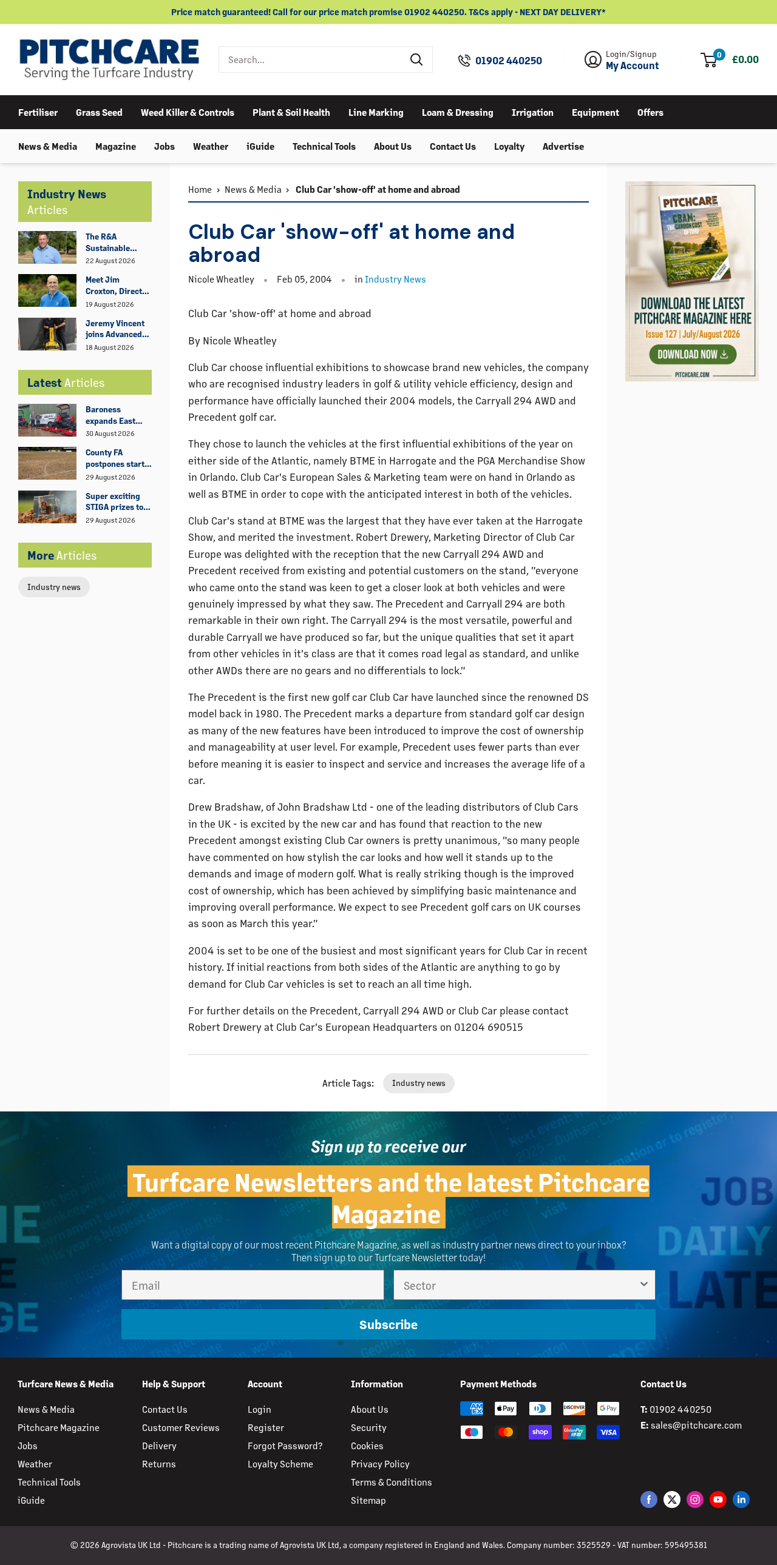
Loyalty (509, 145)
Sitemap (368, 1500)
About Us (393, 145)
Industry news (54, 586)
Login (259, 1409)
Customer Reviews (181, 1427)
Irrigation (533, 111)
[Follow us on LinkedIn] (741, 1499)
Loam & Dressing (458, 111)
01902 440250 (508, 60)
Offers (650, 111)
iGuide (260, 145)
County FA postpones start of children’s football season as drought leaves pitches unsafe (119, 458)
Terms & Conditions (391, 1481)
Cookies (367, 1445)
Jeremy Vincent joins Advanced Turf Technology (115, 329)
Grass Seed (99, 111)
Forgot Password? (285, 1445)
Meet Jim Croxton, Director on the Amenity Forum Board (118, 285)
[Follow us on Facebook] (648, 1499)
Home (200, 189)
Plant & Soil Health (291, 111)
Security (369, 1427)
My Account (632, 65)
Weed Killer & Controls (187, 111)
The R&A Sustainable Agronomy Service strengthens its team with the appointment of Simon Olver (114, 242)
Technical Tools (324, 145)
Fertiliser (38, 111)
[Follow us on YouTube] (718, 1499)
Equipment (595, 111)
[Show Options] (644, 1284)
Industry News (395, 278)
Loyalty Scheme (280, 1463)
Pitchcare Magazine (59, 1427)
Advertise (563, 145)
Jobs (164, 145)
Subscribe (388, 1324)
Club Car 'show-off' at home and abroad (377, 189)
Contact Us (453, 145)
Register (266, 1427)
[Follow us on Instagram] (695, 1499)
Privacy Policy (380, 1463)
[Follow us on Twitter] (671, 1499)
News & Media (47, 145)
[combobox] (310, 59)
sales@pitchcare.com (696, 1424)
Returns (159, 1463)
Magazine (115, 145)
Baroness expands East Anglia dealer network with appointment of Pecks (114, 415)
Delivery (159, 1445)
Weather (210, 145)
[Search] (417, 59)
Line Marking (376, 111)
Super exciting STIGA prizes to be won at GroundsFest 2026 (114, 502)
